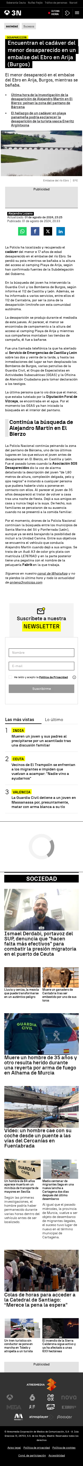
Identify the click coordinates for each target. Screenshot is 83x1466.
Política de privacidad (36, 1447)
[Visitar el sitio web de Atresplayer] (41, 1417)
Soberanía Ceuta (16, 2)
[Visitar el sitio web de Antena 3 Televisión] (14, 1397)
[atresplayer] (67, 13)
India (18, 731)
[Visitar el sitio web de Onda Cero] (50, 1407)
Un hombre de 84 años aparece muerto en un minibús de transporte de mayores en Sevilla (21, 1187)
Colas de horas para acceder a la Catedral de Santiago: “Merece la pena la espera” (40, 1299)
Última (55, 13)
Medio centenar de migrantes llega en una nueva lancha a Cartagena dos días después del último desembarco (58, 1190)
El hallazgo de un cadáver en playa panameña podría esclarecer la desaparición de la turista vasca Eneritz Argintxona (42, 119)
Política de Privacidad (53, 677)
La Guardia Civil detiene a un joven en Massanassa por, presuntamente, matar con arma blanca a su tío (43, 802)
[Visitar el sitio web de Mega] (14, 1407)
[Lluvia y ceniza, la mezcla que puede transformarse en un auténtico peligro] (22, 977)
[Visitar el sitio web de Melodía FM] (18, 1417)
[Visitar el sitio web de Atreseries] (32, 1407)
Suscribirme (41, 689)
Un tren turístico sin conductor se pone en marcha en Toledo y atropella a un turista (18, 1346)
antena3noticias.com (26, 582)
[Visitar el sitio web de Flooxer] (64, 1417)
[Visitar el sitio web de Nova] (69, 1397)
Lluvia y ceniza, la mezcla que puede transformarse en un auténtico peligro (21, 993)
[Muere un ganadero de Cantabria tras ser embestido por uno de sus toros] (60, 977)
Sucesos (28, 26)
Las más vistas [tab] (19, 719)
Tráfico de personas (56, 2)
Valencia (21, 792)
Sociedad (41, 879)
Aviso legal (14, 1447)
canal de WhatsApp (52, 573)
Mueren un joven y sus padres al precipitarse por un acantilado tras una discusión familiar (41, 740)
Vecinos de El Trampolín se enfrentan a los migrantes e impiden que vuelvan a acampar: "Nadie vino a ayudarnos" (43, 771)
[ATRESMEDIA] (41, 1385)
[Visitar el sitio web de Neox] (50, 1397)
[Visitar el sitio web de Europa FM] (69, 1407)
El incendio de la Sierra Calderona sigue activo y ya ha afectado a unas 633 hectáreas (59, 1346)
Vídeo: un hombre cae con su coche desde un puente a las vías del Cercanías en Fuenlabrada (38, 1138)
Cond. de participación (32, 1455)
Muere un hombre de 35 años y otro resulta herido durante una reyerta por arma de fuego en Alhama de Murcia (40, 1065)
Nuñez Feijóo (35, 2)
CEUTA (18, 759)
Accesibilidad (57, 1455)
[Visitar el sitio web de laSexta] (32, 1397)
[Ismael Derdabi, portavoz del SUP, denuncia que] (41, 910)
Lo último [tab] (54, 719)
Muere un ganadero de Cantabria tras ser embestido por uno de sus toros (59, 995)
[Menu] (78, 13)
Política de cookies (64, 1447)
